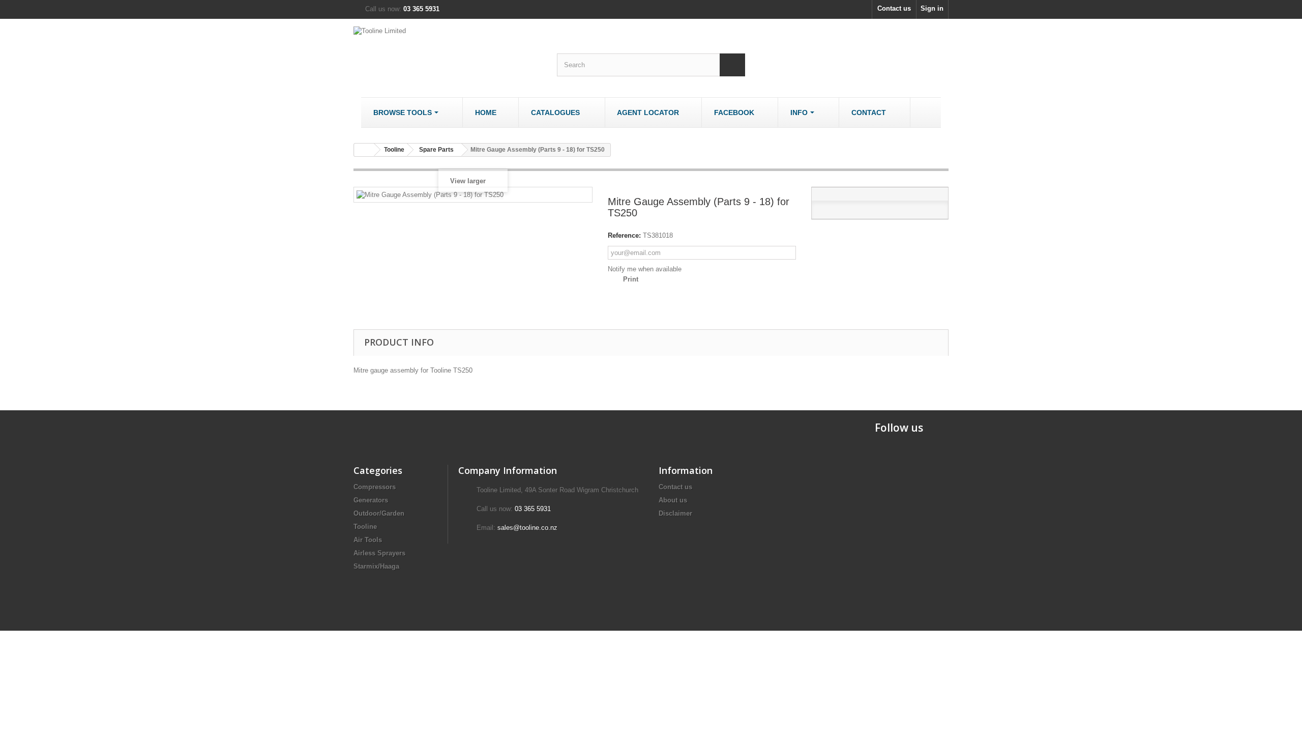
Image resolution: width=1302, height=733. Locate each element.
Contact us (894, 8)
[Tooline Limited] (447, 51)
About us (673, 500)
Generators (370, 500)
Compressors (374, 487)
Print (630, 279)
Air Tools (367, 540)
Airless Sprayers (379, 553)
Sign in (932, 8)
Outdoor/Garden (378, 513)
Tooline (365, 526)
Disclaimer (675, 513)
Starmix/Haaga (376, 566)
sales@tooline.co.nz (527, 527)
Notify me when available (645, 269)
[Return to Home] (364, 150)
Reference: (624, 235)
